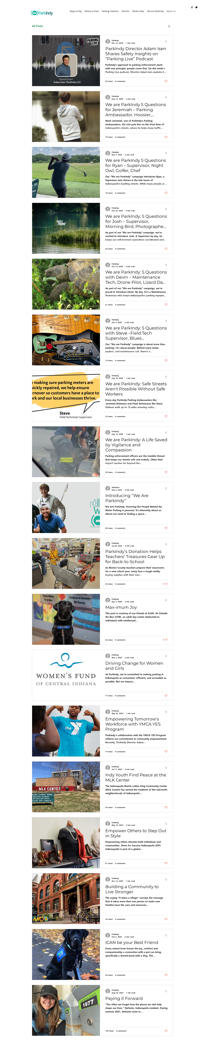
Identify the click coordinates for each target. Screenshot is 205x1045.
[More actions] (167, 41)
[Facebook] (191, 7)
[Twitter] (196, 7)
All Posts (37, 26)
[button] (169, 26)
